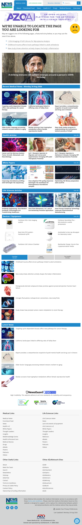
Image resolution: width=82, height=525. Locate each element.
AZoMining (46, 480)
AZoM (44, 465)
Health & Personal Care (10, 439)
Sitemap (5, 475)
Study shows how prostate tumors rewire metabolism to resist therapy (39, 310)
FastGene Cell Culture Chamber (28, 244)
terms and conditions (35, 501)
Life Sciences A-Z (48, 426)
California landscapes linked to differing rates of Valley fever (36, 341)
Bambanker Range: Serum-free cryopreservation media (68, 245)
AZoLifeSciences (47, 488)
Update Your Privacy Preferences (66, 509)
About (5, 465)
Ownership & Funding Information (14, 491)
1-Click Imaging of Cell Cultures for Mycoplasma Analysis (29, 41)
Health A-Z (6, 426)
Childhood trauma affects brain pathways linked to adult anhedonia (33, 45)
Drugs (5, 444)
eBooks (5, 447)
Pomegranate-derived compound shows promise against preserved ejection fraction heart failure (46, 287)
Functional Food (8, 421)
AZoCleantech (47, 470)
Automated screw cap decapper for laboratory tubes (68, 233)
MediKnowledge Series (10, 437)
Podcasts (6, 452)
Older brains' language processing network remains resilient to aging (39, 365)
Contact (5, 480)
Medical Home (20, 3)
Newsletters (7, 473)
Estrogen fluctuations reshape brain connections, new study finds (38, 298)
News (4, 424)
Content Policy (7, 488)
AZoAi (44, 491)
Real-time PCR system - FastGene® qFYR (26, 233)
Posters (5, 450)
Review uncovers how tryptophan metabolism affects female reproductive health (43, 377)
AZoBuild (45, 486)
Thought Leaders (8, 431)
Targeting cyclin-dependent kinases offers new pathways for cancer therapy (41, 329)
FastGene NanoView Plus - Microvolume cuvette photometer (66, 222)
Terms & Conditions (9, 483)
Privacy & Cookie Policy (10, 486)
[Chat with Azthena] (77, 521)
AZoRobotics (46, 475)
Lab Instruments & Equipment (52, 424)
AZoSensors (46, 478)
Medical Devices (8, 442)
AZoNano (45, 467)
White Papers (7, 429)
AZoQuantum (46, 483)
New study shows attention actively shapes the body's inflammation (33, 48)
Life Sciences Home (35, 3)
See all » (76, 135)
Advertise (6, 478)
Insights (5, 434)
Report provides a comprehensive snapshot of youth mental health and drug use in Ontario (46, 353)
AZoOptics (45, 473)
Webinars (45, 437)
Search (5, 470)
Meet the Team (8, 467)
